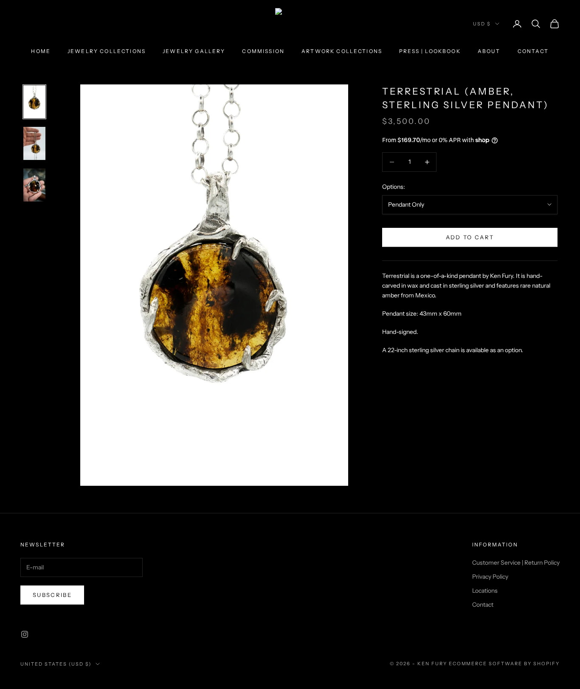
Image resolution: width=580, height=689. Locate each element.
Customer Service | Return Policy (516, 562)
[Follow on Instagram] (24, 634)
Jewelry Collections (107, 51)
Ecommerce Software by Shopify (504, 664)
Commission (263, 51)
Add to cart (470, 237)
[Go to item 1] (34, 101)
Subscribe (52, 594)
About (489, 51)
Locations (485, 590)
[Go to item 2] (34, 143)
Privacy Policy (490, 576)
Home (41, 51)
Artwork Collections (341, 51)
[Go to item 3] (34, 185)
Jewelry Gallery (194, 51)
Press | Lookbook (430, 51)
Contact (533, 51)
